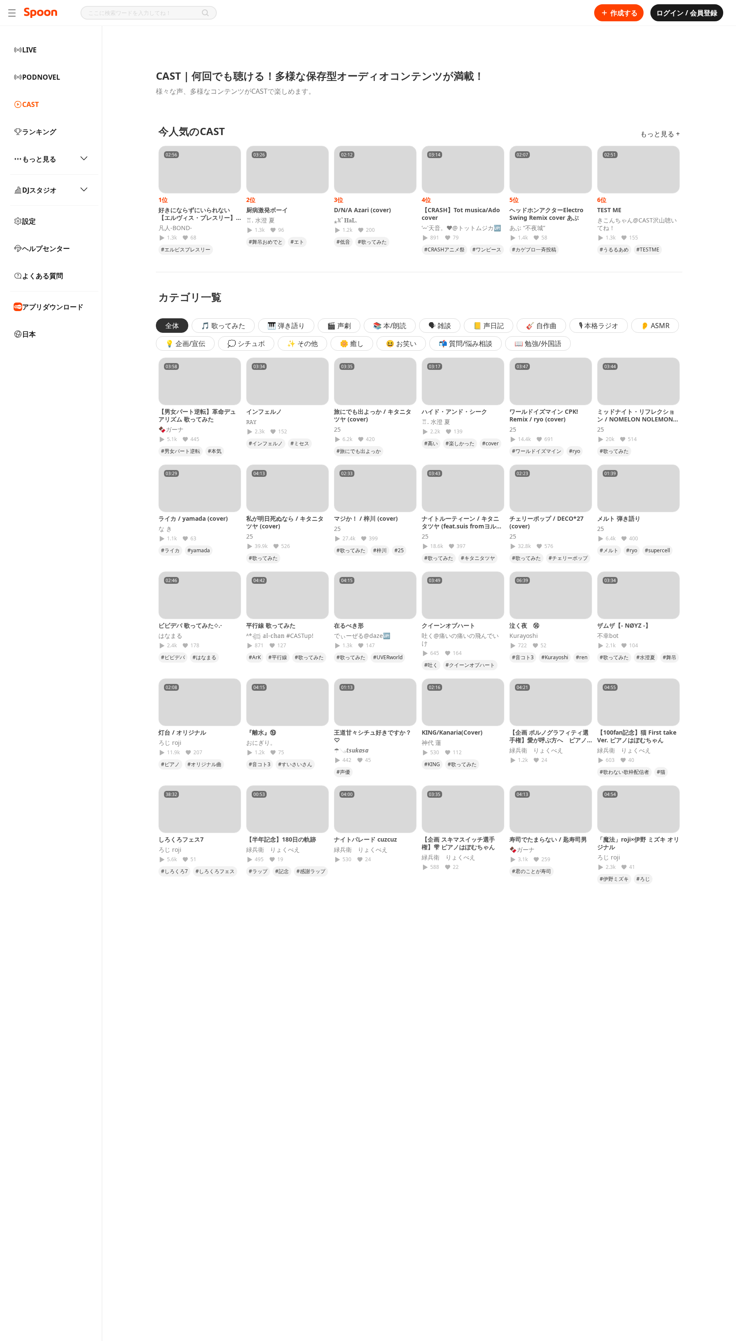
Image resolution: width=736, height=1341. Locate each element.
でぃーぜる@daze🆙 (362, 636)
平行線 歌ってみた (271, 625)
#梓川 (380, 550)
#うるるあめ (614, 249)
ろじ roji (169, 743)
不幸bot (607, 636)
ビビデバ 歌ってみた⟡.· (190, 625)
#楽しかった (460, 443)
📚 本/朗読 (389, 325)
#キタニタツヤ (478, 558)
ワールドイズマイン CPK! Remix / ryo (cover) (543, 415)
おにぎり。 (261, 743)
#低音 (343, 241)
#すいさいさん (295, 764)
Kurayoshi (523, 636)
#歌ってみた (372, 241)
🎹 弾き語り (286, 325)
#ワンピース (486, 249)
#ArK (255, 657)
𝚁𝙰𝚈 (251, 422)
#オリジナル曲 (204, 764)
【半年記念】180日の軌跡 (281, 839)
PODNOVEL (41, 77)
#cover (490, 443)
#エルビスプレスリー (185, 249)
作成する (624, 12)
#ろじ (643, 878)
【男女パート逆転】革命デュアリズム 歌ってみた (197, 415)
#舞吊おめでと (266, 241)
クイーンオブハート (448, 625)
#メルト (609, 550)
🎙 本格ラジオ (598, 325)
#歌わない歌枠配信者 (624, 772)
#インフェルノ (266, 443)
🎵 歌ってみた (223, 325)
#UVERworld (387, 657)
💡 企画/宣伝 (185, 343)
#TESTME (647, 249)
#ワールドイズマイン (536, 451)
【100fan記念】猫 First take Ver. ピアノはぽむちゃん (636, 736)
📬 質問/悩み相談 (465, 343)
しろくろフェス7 (181, 839)
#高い (431, 443)
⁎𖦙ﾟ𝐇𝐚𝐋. (345, 220)
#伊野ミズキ (614, 878)
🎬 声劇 (339, 325)
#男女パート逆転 (180, 451)
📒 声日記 (488, 325)
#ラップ (258, 871)
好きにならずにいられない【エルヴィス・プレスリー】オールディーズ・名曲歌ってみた (197, 221)
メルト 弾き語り (619, 518)
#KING (432, 764)
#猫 (661, 772)
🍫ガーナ (171, 429)
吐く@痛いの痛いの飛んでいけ (460, 639)
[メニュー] (12, 13)
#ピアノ (170, 764)
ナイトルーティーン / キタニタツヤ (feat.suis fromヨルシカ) (462, 526)
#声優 (343, 772)
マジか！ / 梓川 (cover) (366, 518)
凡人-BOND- (175, 228)
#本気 (214, 451)
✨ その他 (302, 343)
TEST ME (609, 210)
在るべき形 (349, 625)
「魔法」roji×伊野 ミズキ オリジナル (638, 843)
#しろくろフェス (215, 871)
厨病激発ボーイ (267, 210)
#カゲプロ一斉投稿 (534, 249)
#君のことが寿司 (531, 871)
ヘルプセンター (46, 248)
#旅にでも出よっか (358, 451)
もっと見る (39, 159)
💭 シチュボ (246, 343)
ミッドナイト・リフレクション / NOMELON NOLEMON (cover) (636, 419)
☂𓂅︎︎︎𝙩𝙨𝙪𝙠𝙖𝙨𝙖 (351, 750)
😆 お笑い (401, 343)
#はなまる (204, 657)
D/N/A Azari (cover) (362, 210)
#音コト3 (523, 657)
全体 (172, 325)
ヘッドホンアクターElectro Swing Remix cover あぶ (546, 214)
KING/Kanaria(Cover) (452, 732)
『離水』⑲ (261, 732)
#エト (297, 241)
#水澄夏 (645, 657)
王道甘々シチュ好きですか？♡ (372, 736)
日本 (29, 334)
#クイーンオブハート (470, 665)
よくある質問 (42, 275)
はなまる (170, 636)
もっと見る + (660, 133)
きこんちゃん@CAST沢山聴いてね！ (637, 224)
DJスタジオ (39, 190)
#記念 (282, 871)
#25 (399, 550)
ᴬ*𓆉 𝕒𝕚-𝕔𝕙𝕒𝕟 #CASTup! (279, 636)
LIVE (29, 50)
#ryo (574, 451)
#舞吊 (669, 657)
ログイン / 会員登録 (686, 12)
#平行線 (277, 657)
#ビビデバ (173, 657)
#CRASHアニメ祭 (444, 249)
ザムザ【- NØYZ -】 (624, 625)
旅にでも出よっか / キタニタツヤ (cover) (372, 415)
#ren (581, 657)
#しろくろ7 (174, 871)
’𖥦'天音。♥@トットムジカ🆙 (461, 228)
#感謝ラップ (310, 871)
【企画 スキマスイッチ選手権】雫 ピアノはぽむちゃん (458, 843)
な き (165, 529)
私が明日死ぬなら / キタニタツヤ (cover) (285, 522)
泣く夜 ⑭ (524, 625)
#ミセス (299, 443)
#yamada (198, 550)
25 (337, 429)
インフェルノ (264, 411)
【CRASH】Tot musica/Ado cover (461, 214)
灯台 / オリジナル (182, 732)
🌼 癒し (352, 343)
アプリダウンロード (52, 306)
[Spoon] (40, 12)
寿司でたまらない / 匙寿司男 (548, 839)
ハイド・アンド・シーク (454, 411)
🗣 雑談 (439, 325)
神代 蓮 (431, 743)
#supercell (657, 550)
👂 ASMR (655, 325)
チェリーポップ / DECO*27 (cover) (546, 522)
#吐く (431, 665)
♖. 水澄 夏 (260, 220)
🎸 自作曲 (541, 325)
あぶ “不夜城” (527, 228)
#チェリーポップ (568, 558)
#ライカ (170, 550)
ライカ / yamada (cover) (193, 518)
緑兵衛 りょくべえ (536, 750)
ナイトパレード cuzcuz (365, 839)
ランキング (39, 131)
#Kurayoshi (554, 657)
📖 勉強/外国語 (538, 343)
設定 (29, 221)
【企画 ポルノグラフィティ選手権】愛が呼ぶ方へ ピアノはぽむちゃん (549, 740)
